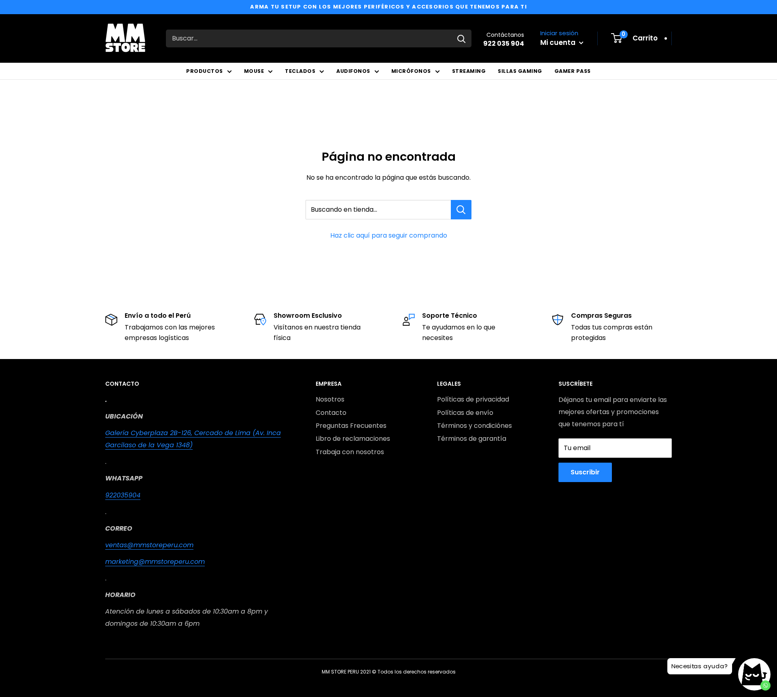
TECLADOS (300, 71)
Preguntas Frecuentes (351, 425)
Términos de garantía (471, 438)
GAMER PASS (572, 71)
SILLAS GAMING (520, 71)
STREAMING (469, 71)
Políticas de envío (465, 412)
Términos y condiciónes (474, 425)
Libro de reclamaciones (353, 438)
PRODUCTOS (204, 71)
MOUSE (254, 71)
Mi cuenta (558, 42)
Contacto (331, 412)
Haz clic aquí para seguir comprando (388, 235)
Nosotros (330, 399)
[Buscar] (461, 38)
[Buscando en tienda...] (461, 209)
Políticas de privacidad (473, 399)
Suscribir (585, 472)
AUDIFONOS (353, 71)
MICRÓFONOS (411, 71)
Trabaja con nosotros (350, 452)
